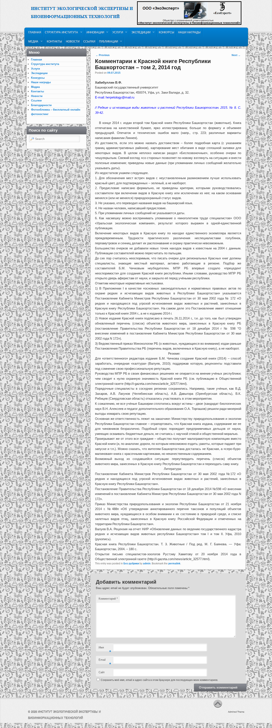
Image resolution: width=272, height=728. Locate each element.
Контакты (54, 41)
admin (146, 563)
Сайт (102, 672)
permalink (174, 563)
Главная (34, 32)
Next (236, 55)
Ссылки (89, 41)
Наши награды (189, 32)
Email (105, 661)
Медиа (32, 42)
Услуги (117, 33)
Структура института (60, 33)
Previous (103, 55)
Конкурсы (166, 32)
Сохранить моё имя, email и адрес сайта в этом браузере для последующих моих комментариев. (159, 680)
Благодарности (41, 105)
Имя (105, 649)
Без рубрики (131, 563)
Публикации (107, 42)
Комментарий (108, 598)
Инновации (94, 33)
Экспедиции (140, 33)
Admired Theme (236, 712)
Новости (72, 41)
